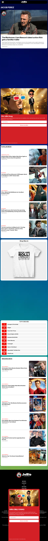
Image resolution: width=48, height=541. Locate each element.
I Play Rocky (10, 353)
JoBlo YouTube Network (41, 512)
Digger (9, 327)
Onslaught (10, 343)
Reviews (24, 486)
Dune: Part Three (12, 330)
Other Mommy (11, 340)
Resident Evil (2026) (13, 337)
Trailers (24, 488)
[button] (3, 2)
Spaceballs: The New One (14, 350)
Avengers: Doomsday (13, 324)
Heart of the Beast (12, 347)
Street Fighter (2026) (13, 334)
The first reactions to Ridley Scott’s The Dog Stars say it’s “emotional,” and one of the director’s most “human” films (13, 229)
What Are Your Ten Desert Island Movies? (13, 456)
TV (24, 485)
